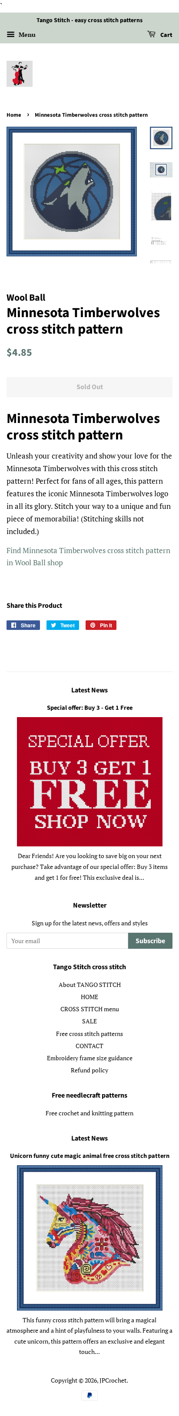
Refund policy (89, 1070)
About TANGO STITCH (90, 984)
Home (14, 115)
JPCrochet (112, 1380)
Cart (165, 35)
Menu (26, 34)
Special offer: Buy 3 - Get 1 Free (90, 707)
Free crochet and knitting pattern (89, 1113)
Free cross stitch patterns (89, 1033)
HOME (89, 997)
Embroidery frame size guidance (90, 1058)
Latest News (89, 690)
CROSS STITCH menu (89, 1009)
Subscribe (150, 941)
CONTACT (89, 1046)
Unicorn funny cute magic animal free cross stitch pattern (89, 1155)
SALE (89, 1021)
